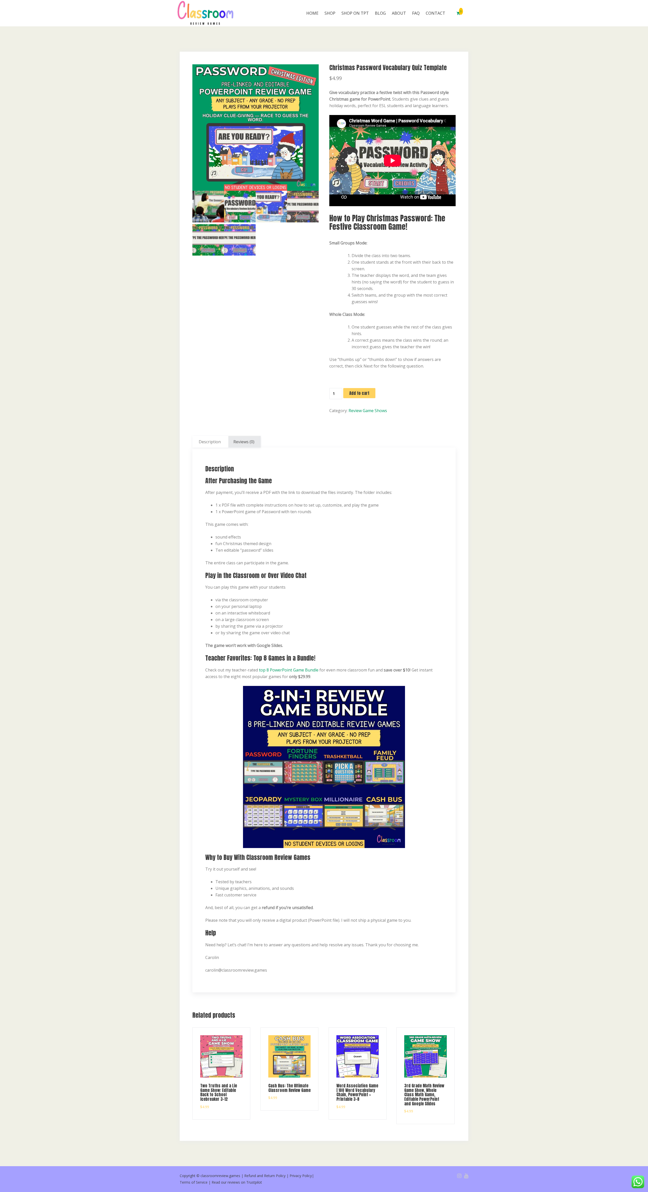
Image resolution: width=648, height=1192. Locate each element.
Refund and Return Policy (265, 1175)
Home (312, 13)
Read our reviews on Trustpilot (237, 1182)
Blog (380, 13)
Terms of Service (194, 1182)
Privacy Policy (301, 1175)
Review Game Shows (368, 410)
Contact (435, 13)
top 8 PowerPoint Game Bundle (288, 670)
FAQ (416, 13)
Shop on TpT (355, 13)
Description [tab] (210, 442)
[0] (458, 13)
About (399, 13)
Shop (330, 13)
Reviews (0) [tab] (243, 442)
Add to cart (359, 393)
